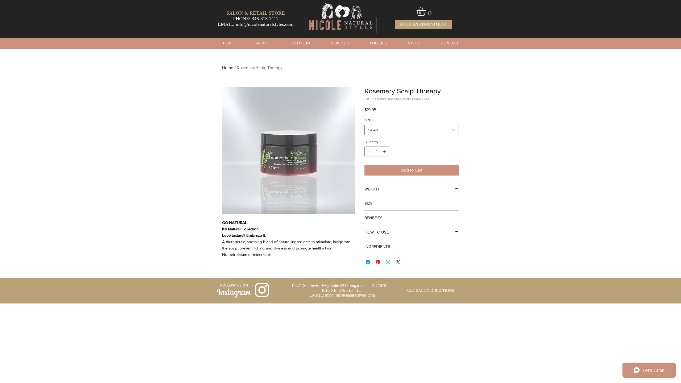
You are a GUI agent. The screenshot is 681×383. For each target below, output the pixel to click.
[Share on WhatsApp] (388, 262)
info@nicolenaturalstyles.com (264, 24)
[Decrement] (368, 151)
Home (227, 67)
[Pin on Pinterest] (378, 262)
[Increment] (384, 151)
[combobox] (411, 130)
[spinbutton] (376, 151)
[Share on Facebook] (368, 262)
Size (369, 120)
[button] (426, 11)
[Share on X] (398, 262)
